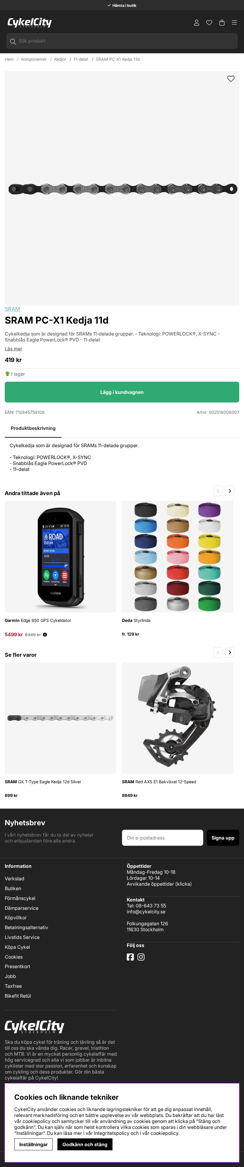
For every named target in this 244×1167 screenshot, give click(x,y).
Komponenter (34, 59)
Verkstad (14, 879)
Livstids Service (22, 937)
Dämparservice (21, 908)
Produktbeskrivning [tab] (33, 428)
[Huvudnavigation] (234, 22)
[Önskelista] (209, 22)
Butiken (13, 888)
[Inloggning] (197, 22)
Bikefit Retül (18, 996)
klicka (183, 884)
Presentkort (17, 966)
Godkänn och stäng (84, 1144)
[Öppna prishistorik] (45, 634)
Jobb (10, 976)
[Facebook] (131, 959)
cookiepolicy (164, 1133)
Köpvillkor (16, 918)
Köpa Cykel (17, 947)
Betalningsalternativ (26, 927)
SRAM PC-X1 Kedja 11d (118, 59)
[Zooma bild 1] (122, 188)
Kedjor (60, 59)
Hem (9, 59)
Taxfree (13, 986)
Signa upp (223, 838)
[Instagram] (142, 959)
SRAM (12, 309)
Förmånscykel (20, 898)
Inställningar (33, 1144)
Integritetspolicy (111, 1133)
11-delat (80, 59)
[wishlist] (230, 79)
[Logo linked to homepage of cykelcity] (28, 23)
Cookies (14, 957)
